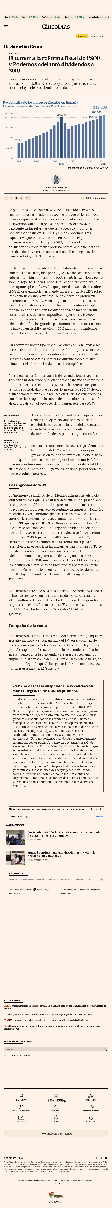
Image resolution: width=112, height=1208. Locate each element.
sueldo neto (91, 1100)
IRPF (90, 880)
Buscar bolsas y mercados (18, 1041)
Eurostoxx (16, 1055)
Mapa (43, 1184)
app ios (56, 1122)
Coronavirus (80, 880)
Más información (16, 893)
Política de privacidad (75, 1180)
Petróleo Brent (48, 17)
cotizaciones (21, 1122)
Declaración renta (64, 880)
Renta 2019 (14, 880)
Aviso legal (29, 1180)
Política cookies (40, 1180)
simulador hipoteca (56, 1100)
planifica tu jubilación (21, 1111)
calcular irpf (21, 1100)
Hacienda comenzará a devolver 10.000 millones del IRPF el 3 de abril (15, 445)
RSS (47, 1184)
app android (90, 1122)
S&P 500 (26, 17)
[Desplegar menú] (6, 26)
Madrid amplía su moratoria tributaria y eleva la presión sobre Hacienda (62, 854)
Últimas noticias (13, 1000)
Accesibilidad (89, 1180)
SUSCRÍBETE (82, 36)
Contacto (20, 1180)
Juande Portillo (56, 187)
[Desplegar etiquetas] (102, 879)
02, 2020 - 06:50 (59, 190)
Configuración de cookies (56, 1180)
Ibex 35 (8, 17)
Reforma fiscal (27, 880)
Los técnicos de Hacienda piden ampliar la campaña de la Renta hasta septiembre (64, 834)
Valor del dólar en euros (97, 17)
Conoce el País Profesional (56, 1133)
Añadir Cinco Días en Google (95, 198)
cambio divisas (55, 1111)
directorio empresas (91, 1111)
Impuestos (14, 54)
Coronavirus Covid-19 (45, 880)
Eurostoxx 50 (70, 17)
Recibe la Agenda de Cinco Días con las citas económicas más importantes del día (48, 809)
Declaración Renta (23, 47)
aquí (69, 893)
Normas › (100, 817)
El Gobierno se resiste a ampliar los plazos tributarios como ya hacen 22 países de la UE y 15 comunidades (15, 427)
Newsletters (54, 1184)
